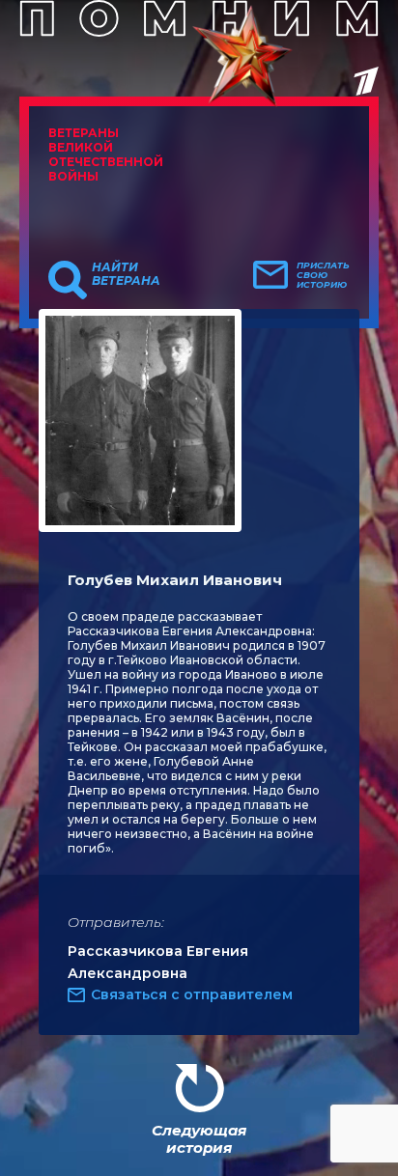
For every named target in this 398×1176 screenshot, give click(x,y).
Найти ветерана (126, 274)
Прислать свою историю (323, 275)
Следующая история (199, 1139)
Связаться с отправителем (192, 994)
